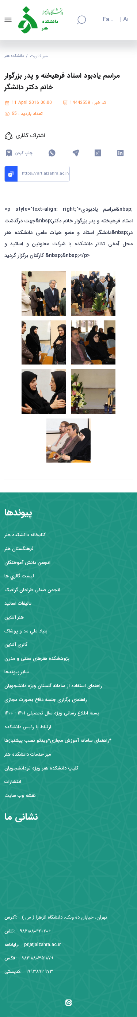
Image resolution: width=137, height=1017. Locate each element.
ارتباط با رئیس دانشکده (27, 727)
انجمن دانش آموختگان (27, 562)
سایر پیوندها (16, 672)
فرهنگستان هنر (19, 549)
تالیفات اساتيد (17, 603)
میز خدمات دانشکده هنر (27, 754)
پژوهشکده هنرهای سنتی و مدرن (36, 658)
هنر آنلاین (14, 617)
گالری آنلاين (15, 644)
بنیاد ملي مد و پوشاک (25, 631)
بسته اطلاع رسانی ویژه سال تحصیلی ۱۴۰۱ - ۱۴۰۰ (51, 713)
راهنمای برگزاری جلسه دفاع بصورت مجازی (45, 700)
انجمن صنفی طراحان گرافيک (32, 590)
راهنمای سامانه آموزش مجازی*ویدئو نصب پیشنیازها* (57, 740)
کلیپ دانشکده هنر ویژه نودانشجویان (41, 768)
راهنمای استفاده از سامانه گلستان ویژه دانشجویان (53, 686)
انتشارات (12, 782)
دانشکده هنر (50, 25)
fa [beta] (106, 19)
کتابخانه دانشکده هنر (25, 535)
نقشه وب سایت (20, 795)
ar (125, 19)
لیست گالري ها (19, 576)
